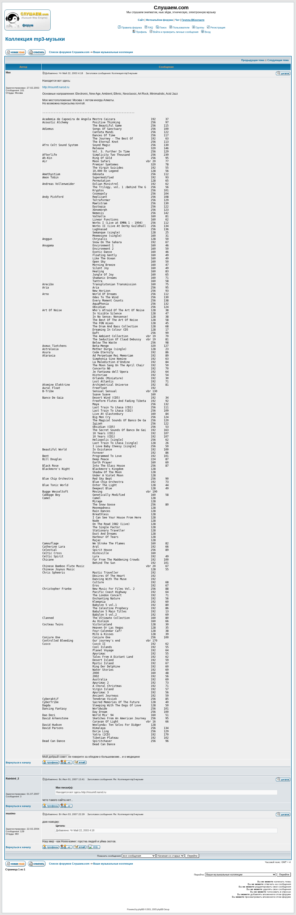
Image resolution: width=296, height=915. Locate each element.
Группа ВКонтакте (193, 20)
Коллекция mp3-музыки (35, 39)
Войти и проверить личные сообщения (175, 32)
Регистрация (217, 27)
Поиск (162, 27)
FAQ (150, 27)
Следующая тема (278, 60)
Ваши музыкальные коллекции (113, 52)
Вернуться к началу (18, 762)
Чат (177, 20)
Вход (207, 32)
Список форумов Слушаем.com (69, 52)
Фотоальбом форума (159, 20)
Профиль (141, 32)
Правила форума (131, 27)
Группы (200, 27)
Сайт (141, 20)
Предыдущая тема (252, 60)
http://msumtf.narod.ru (55, 87)
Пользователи (181, 27)
